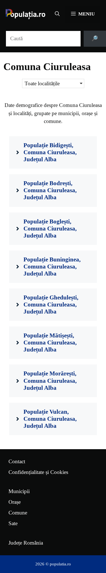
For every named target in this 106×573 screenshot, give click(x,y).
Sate (13, 523)
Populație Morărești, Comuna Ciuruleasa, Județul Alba (50, 380)
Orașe (14, 502)
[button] (57, 14)
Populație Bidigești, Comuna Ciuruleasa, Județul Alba (50, 152)
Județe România (25, 543)
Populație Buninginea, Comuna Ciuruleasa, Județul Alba (52, 266)
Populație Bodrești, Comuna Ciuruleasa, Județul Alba (50, 190)
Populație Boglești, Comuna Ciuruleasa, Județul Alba (50, 228)
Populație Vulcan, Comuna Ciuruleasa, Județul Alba (50, 418)
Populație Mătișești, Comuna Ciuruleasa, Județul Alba (50, 342)
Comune (17, 513)
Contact (16, 461)
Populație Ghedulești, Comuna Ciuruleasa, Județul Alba (50, 304)
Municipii (19, 491)
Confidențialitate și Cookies (38, 472)
